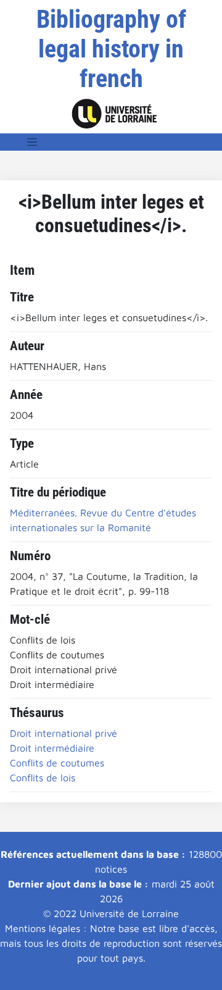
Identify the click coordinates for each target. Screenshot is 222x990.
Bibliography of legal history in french (111, 49)
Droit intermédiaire (52, 747)
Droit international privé (63, 733)
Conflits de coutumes (57, 762)
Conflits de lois (42, 777)
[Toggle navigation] (32, 142)
